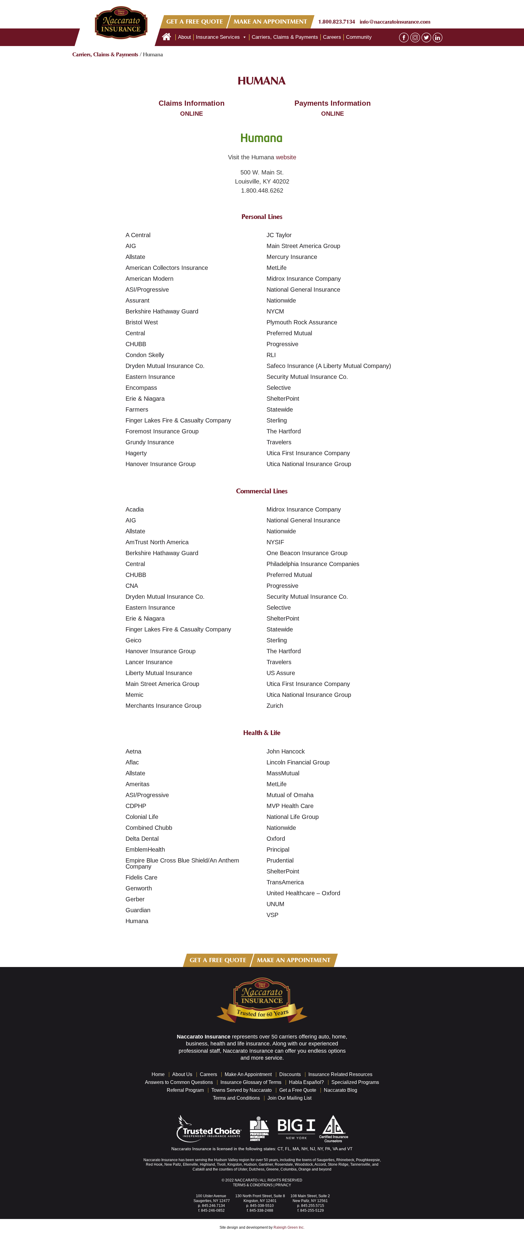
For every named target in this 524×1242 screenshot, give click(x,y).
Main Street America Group (303, 246)
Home (158, 1074)
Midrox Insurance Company (304, 278)
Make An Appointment (248, 1074)
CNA (132, 585)
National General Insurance (303, 289)
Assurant (137, 300)
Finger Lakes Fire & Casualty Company (178, 420)
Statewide (280, 409)
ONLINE (191, 113)
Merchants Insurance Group (163, 705)
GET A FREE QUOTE (194, 21)
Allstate (135, 256)
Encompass (141, 387)
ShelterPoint (283, 398)
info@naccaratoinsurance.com (395, 21)
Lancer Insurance (149, 662)
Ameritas (137, 784)
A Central (138, 235)
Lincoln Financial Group (298, 762)
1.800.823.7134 (336, 21)
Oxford (276, 838)
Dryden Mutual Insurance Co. (165, 366)
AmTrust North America (157, 542)
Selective (279, 387)
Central (135, 333)
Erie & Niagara (145, 398)
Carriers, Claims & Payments (285, 37)
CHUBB (136, 344)
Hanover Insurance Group (161, 464)
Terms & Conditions (253, 1185)
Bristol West (142, 322)
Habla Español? (306, 1082)
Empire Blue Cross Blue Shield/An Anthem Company (182, 863)
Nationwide (281, 300)
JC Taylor (279, 235)
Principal (278, 849)
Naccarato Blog (340, 1090)
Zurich (275, 705)
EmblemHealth (145, 849)
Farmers (137, 409)
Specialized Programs (355, 1082)
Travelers (279, 442)
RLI (271, 355)
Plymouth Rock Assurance (302, 322)
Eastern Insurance (150, 376)
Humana (137, 921)
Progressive (282, 344)
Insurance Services (218, 37)
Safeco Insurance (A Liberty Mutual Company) (329, 366)
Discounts (290, 1074)
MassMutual (283, 773)
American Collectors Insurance (167, 267)
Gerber (135, 899)
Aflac (132, 762)
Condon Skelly (145, 355)
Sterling (277, 420)
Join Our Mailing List (289, 1098)
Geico (133, 640)
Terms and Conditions (236, 1098)
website (286, 157)
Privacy (283, 1185)
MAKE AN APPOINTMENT (270, 21)
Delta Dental (142, 838)
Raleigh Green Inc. (289, 1227)
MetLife (277, 267)
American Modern (149, 278)
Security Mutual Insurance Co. (307, 376)
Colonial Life (142, 816)
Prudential (280, 860)
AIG (131, 246)
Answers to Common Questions (179, 1082)
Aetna (133, 751)
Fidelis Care (141, 877)
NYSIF (275, 542)
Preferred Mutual (289, 333)
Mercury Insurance (292, 256)
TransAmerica (285, 882)
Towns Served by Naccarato (241, 1090)
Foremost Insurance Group (162, 431)
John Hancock (286, 751)
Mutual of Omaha (290, 795)
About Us (182, 1074)
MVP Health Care (290, 806)
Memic (134, 694)
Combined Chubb (149, 827)
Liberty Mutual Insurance (159, 673)
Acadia (135, 509)
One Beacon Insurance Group (307, 553)
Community (359, 37)
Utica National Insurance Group (309, 464)
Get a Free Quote (297, 1090)
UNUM (275, 904)
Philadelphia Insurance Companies (313, 564)
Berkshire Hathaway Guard (162, 311)
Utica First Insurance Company (308, 453)
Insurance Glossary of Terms (250, 1082)
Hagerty (136, 453)
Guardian (138, 910)
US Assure (281, 673)
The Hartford (284, 431)
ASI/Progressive (147, 289)
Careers (332, 37)
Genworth (139, 888)
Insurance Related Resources (340, 1074)
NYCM (275, 311)
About (184, 37)
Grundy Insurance (150, 442)
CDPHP (136, 806)
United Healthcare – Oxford (303, 893)
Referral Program (185, 1090)
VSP (272, 915)
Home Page (166, 37)
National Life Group (293, 816)
